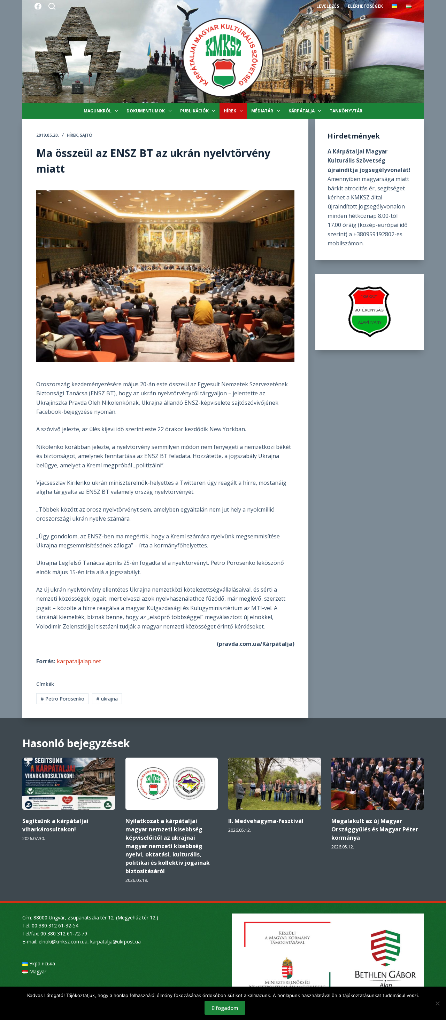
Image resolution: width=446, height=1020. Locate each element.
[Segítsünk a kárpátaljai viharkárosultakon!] (68, 783)
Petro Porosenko (62, 698)
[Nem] (437, 1003)
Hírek (230, 111)
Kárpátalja (302, 111)
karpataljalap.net (79, 661)
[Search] (51, 6)
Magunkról (98, 111)
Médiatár (262, 111)
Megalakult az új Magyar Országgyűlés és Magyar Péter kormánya (374, 829)
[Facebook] (37, 6)
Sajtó (86, 135)
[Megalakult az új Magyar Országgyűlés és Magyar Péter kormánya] (377, 783)
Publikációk (194, 111)
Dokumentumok (145, 111)
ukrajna (107, 698)
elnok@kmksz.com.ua (63, 941)
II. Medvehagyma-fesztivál (265, 821)
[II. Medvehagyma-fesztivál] (274, 783)
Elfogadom (225, 1007)
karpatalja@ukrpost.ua (115, 941)
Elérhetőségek (365, 6)
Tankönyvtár (346, 111)
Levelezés (327, 6)
